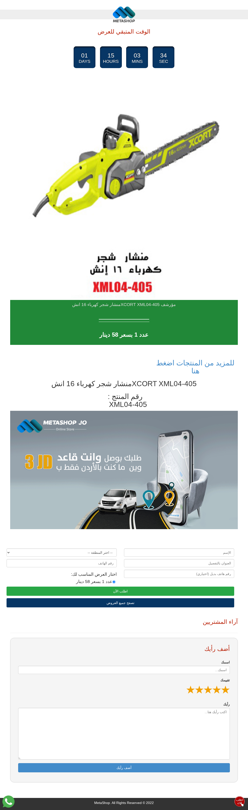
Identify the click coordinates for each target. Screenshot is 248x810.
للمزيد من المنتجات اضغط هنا (195, 367)
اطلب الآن (120, 591)
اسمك (225, 662)
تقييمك (225, 680)
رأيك (226, 704)
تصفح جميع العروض (120, 603)
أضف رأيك (124, 768)
